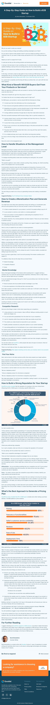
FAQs (25, 689)
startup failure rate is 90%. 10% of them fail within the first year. (28, 77)
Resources (25, 3)
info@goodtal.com (6, 698)
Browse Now (17, 3)
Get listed (44, 3)
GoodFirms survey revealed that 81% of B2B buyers (14, 496)
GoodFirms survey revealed (8, 386)
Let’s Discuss (43, 668)
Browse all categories (41, 686)
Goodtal (24, 644)
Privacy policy (27, 686)
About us (26, 684)
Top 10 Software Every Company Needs (22, 196)
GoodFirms (16, 342)
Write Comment (44, 653)
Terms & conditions (29, 691)
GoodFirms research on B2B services (22, 625)
